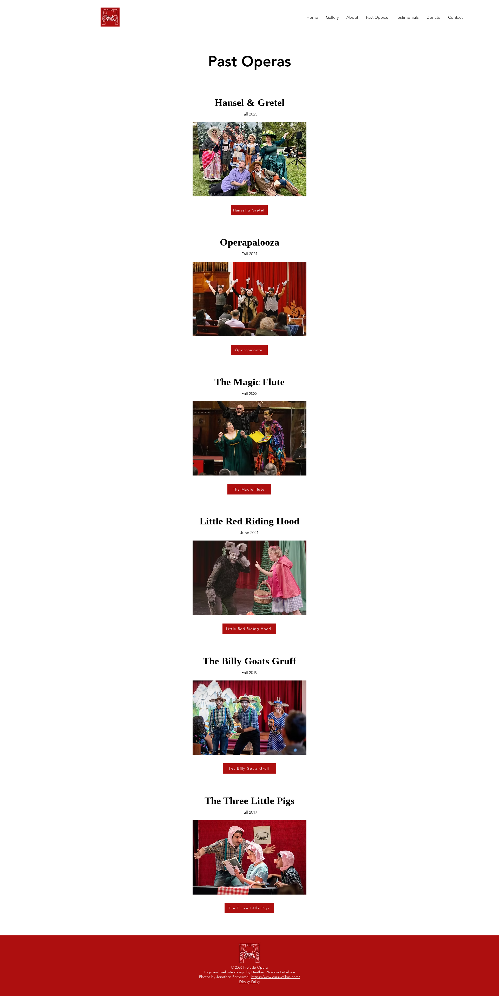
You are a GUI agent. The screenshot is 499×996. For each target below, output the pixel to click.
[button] (377, 17)
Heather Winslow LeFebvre (273, 972)
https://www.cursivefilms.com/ (275, 976)
